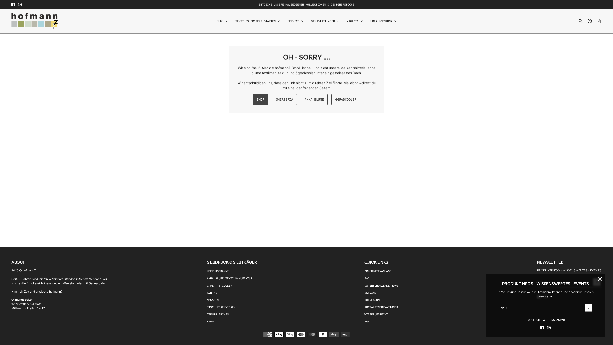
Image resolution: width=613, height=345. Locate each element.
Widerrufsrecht (376, 314)
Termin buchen (218, 314)
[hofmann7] (35, 21)
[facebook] (13, 4)
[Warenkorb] (599, 21)
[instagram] (20, 4)
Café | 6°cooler (219, 285)
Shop (210, 321)
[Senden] (588, 308)
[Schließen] (599, 279)
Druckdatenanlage (377, 271)
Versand (370, 292)
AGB (366, 321)
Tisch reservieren (221, 307)
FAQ (366, 278)
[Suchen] (580, 21)
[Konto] (589, 21)
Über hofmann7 (218, 271)
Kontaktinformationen (381, 307)
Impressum (372, 300)
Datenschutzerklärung (381, 285)
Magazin (213, 300)
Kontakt (213, 292)
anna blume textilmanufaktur (229, 278)
